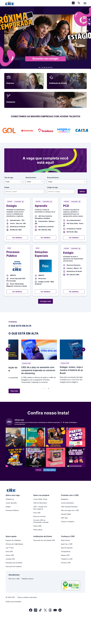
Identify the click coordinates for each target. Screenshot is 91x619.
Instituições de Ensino (42, 536)
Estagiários (64, 499)
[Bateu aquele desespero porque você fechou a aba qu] (55, 457)
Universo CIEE (66, 563)
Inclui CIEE (9, 551)
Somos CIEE (10, 555)
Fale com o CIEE (14, 579)
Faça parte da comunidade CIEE (44, 540)
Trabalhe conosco (27, 579)
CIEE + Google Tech (40, 507)
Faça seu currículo (39, 516)
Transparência (65, 551)
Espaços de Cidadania (13, 540)
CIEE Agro (64, 518)
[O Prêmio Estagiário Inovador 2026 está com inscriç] (35, 437)
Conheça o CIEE (33, 365)
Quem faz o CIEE (66, 544)
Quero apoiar (71, 363)
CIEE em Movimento (40, 503)
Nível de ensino (31, 177)
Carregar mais (45, 301)
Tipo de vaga (8, 177)
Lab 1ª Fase (9, 548)
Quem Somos (65, 540)
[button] (39, 67)
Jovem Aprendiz (11, 503)
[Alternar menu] (85, 3)
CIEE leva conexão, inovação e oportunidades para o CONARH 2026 (44, 372)
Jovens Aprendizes (67, 503)
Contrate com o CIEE (70, 495)
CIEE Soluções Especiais (69, 507)
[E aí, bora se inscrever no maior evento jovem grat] (75, 437)
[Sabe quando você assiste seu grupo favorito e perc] (35, 457)
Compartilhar (17, 201)
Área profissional (53, 177)
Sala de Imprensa (67, 548)
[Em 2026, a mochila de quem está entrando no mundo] (15, 457)
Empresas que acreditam (14, 563)
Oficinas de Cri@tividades (14, 544)
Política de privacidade (13, 601)
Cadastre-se (10, 499)
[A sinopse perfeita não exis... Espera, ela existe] (55, 437)
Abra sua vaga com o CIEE (70, 510)
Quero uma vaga (13, 495)
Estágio (8, 507)
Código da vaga (52, 187)
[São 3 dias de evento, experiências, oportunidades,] (75, 457)
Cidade (6, 187)
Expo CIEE (36, 513)
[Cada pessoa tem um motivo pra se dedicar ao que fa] (15, 437)
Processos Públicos (12, 510)
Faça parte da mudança (14, 566)
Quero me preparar (41, 495)
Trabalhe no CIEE (67, 559)
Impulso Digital (66, 514)
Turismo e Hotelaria (67, 521)
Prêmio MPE (37, 526)
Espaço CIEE (65, 555)
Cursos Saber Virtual (40, 499)
